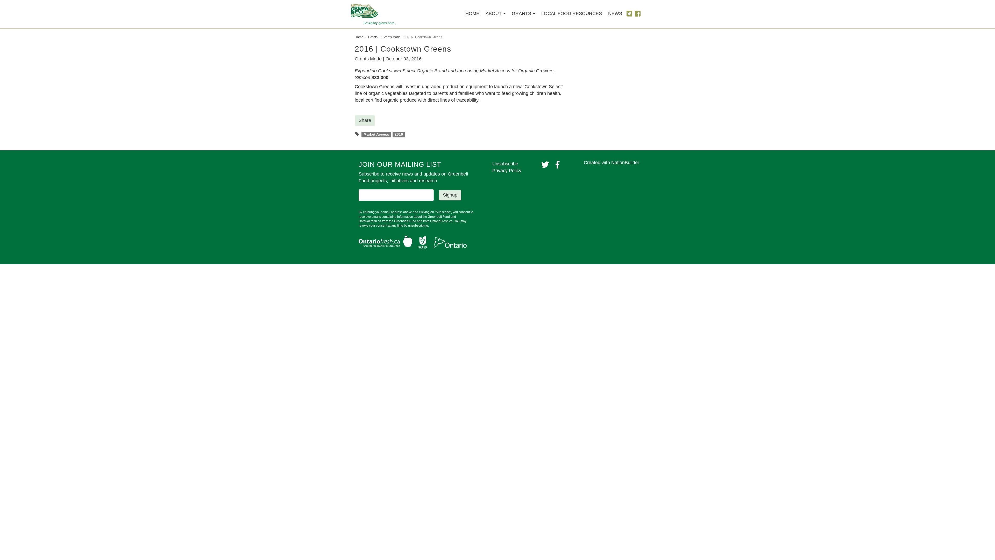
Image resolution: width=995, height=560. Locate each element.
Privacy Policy (506, 170)
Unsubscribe (505, 163)
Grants (373, 37)
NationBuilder (625, 162)
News (615, 13)
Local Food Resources (571, 13)
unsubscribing (418, 225)
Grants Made (391, 37)
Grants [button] (522, 13)
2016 (399, 134)
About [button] (494, 13)
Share (365, 120)
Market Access (376, 134)
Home (472, 13)
